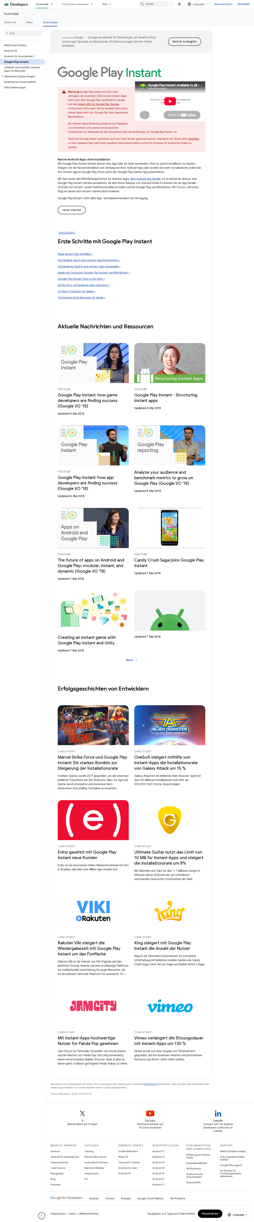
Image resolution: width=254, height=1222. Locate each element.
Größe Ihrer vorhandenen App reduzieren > (84, 285)
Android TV (124, 1173)
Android (55, 1151)
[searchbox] (23, 33)
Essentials (42, 4)
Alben (29, 22)
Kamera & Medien (94, 1167)
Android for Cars (127, 1167)
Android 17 (158, 1151)
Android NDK (193, 1182)
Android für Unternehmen (65, 1156)
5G (86, 1179)
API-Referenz (193, 1168)
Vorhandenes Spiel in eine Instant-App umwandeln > (89, 266)
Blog (53, 1179)
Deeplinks (193, 138)
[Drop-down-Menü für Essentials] (53, 4)
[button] (22, 76)
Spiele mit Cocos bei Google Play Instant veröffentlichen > (94, 273)
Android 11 (158, 1184)
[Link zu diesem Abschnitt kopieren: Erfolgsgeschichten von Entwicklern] (152, 689)
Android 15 (158, 1162)
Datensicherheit (59, 1162)
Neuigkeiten (57, 1173)
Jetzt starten (71, 210)
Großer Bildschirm (128, 1151)
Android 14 (158, 1167)
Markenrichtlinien (88, 1213)
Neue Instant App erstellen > (75, 254)
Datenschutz (91, 1173)
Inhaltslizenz (150, 1084)
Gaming (89, 1151)
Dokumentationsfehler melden (232, 1158)
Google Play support (231, 1165)
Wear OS (123, 1156)
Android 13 (158, 1173)
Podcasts (55, 1184)
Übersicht (10, 22)
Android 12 (158, 1179)
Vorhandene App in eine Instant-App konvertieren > (89, 260)
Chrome (109, 1198)
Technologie (50, 22)
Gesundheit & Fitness (95, 1162)
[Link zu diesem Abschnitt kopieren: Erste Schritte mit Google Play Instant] (156, 242)
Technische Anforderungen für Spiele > (81, 297)
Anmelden (244, 4)
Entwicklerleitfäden (196, 1163)
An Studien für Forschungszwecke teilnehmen (230, 1173)
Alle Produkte (177, 1198)
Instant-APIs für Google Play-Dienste (98, 104)
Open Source (58, 1167)
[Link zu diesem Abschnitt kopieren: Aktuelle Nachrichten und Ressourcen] (156, 327)
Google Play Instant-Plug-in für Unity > (81, 279)
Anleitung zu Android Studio (198, 1156)
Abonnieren (210, 1213)
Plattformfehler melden (233, 1151)
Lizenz (72, 1213)
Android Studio (223, 4)
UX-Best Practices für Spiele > (76, 291)
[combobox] (156, 4)
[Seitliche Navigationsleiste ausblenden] (41, 1215)
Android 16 (158, 1156)
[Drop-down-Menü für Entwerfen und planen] (93, 4)
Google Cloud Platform (150, 1198)
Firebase (126, 1198)
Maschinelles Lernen (95, 1156)
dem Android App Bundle (145, 179)
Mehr (105, 4)
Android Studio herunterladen (194, 1175)
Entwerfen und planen (75, 4)
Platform (11, 14)
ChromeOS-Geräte (129, 1162)
